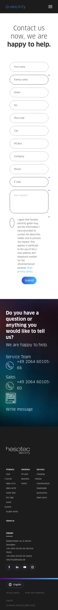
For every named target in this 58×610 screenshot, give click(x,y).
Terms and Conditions (34, 593)
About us (10, 521)
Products (10, 469)
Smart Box (11, 493)
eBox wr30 (11, 488)
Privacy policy (12, 593)
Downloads (42, 488)
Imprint (9, 600)
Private (24, 474)
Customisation (43, 483)
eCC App (9, 497)
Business (25, 479)
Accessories (42, 493)
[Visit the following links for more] (10, 567)
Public (24, 483)
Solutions (25, 469)
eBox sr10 (10, 483)
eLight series (12, 511)
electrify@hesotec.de (15, 560)
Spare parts (42, 497)
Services (40, 469)
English (17, 584)
